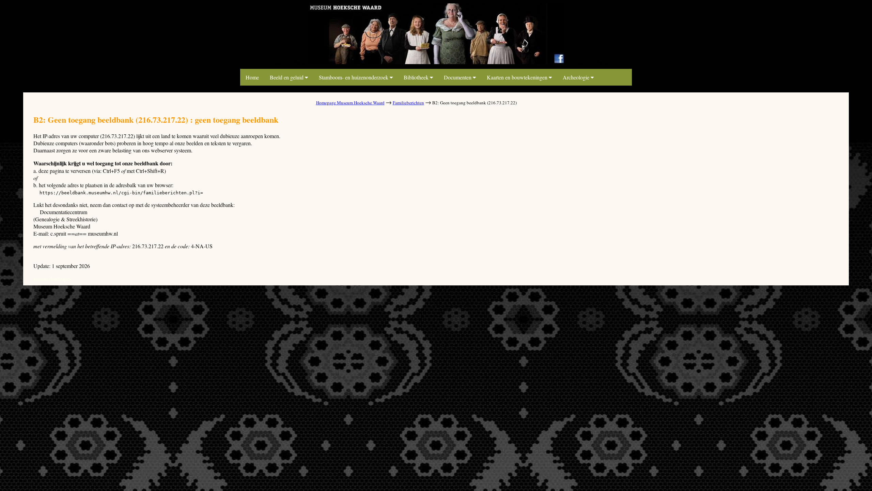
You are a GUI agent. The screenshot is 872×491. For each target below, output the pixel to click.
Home (252, 77)
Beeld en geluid (287, 77)
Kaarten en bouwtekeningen (518, 77)
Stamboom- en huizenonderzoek (354, 77)
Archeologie (577, 77)
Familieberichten (408, 103)
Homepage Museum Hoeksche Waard (350, 103)
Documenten (458, 77)
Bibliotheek (417, 77)
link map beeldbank (285, 61)
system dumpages (52, 278)
